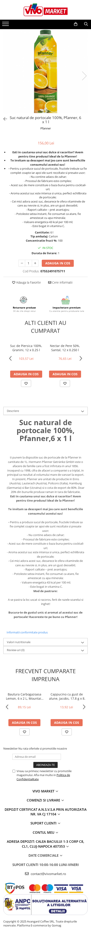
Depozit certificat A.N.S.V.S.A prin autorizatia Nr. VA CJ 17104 (46, 811)
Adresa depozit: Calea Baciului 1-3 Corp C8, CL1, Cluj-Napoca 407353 (45, 843)
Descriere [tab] (13, 411)
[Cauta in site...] (86, 24)
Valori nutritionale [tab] (18, 642)
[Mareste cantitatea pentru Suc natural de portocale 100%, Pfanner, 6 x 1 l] (35, 263)
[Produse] (6, 25)
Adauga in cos (57, 263)
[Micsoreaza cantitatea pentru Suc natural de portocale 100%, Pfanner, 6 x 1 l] (22, 263)
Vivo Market (43, 791)
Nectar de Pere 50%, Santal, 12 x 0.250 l (65, 348)
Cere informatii (61, 282)
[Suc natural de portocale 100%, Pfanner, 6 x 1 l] (45, 71)
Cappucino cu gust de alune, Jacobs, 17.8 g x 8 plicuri (66, 696)
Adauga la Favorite (28, 282)
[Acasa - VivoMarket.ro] (45, 9)
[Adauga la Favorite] (26, 383)
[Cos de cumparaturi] (75, 24)
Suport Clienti (43, 823)
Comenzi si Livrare (44, 800)
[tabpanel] (45, 71)
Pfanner (45, 128)
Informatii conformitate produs (27, 632)
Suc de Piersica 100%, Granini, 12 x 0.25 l (26, 348)
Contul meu (44, 832)
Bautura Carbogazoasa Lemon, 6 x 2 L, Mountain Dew (24, 696)
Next (84, 75)
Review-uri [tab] (16, 650)
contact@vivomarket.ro (48, 873)
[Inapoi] (3, 119)
